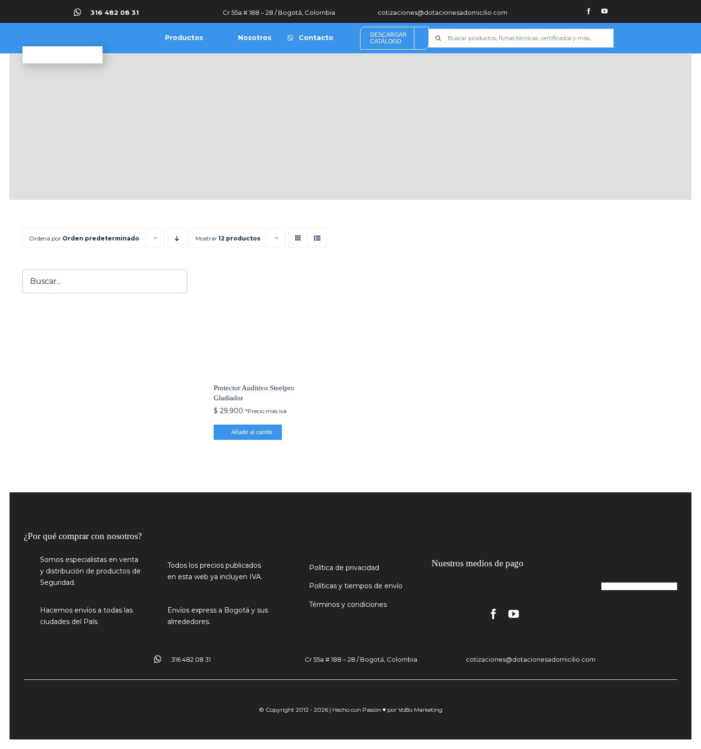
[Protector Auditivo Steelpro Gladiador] (265, 321)
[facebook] (589, 11)
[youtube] (604, 11)
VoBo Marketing (420, 709)
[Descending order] (176, 238)
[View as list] (317, 238)
